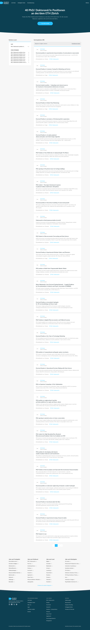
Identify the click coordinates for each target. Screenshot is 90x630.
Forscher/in (31, 570)
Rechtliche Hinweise (68, 626)
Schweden (49, 563)
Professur (30, 568)
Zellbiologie (12, 579)
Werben (87, 2)
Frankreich (49, 581)
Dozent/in (30, 572)
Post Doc (30, 563)
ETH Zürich (42, 49)
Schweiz (45, 50)
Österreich (49, 579)
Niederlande (49, 566)
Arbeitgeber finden (21, 2)
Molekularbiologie (13, 570)
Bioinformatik (12, 575)
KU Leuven (68, 561)
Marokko (48, 575)
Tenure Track (31, 577)
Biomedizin (12, 581)
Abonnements (68, 602)
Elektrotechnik (12, 566)
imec (66, 577)
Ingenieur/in (30, 575)
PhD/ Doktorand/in (54, 59)
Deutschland (49, 572)
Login (29, 607)
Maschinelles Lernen (13, 561)
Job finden (13, 2)
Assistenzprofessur (32, 566)
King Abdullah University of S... (72, 581)
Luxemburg (49, 570)
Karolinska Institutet (69, 568)
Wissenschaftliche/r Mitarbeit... (34, 579)
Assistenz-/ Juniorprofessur (51, 609)
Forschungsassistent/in (51, 618)
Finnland (48, 577)
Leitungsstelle (31, 581)
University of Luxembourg (71, 566)
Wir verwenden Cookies (77, 626)
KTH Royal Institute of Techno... (72, 575)
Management (49, 620)
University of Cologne (70, 579)
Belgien (48, 561)
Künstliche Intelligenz (14, 563)
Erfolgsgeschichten (69, 607)
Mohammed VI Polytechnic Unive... (72, 563)
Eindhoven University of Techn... (72, 572)
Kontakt (29, 611)
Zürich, (41, 50)
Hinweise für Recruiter (69, 609)
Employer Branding (69, 604)
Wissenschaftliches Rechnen (15, 572)
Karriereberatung (30, 2)
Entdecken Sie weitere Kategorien (44, 585)
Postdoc (48, 602)
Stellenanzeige (68, 600)
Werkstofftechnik (13, 568)
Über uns (29, 604)
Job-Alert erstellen (45, 23)
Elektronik (11, 577)
